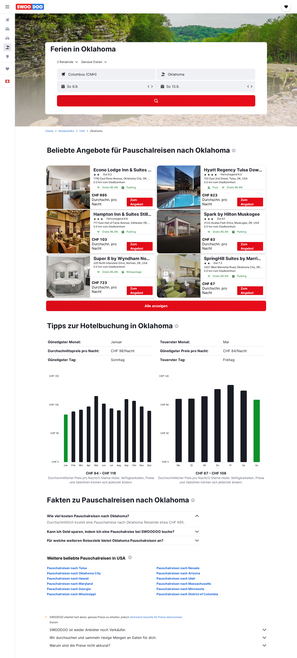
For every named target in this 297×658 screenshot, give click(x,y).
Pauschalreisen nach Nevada (178, 568)
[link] (156, 306)
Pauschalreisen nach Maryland (70, 583)
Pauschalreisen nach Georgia (69, 589)
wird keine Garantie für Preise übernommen (156, 617)
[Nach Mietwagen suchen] (7, 38)
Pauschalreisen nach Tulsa (67, 568)
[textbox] (106, 74)
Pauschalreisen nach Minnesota (180, 589)
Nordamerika (66, 131)
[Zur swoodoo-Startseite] (30, 7)
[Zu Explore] (7, 56)
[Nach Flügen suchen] (7, 20)
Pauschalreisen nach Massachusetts (184, 583)
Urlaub (49, 131)
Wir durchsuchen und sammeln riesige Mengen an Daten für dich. (103, 637)
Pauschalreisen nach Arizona (178, 573)
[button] (7, 7)
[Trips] (7, 69)
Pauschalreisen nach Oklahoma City (74, 573)
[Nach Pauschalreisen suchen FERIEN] (7, 47)
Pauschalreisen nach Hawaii (68, 578)
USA (82, 131)
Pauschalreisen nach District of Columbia (187, 594)
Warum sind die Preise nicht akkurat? (80, 645)
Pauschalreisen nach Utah (176, 578)
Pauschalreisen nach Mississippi (71, 594)
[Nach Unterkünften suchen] (7, 29)
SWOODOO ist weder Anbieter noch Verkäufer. (88, 630)
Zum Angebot (136, 202)
